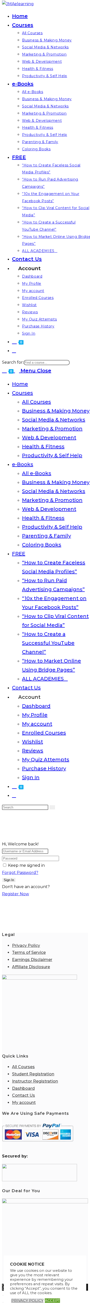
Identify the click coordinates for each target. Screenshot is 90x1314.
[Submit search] (52, 807)
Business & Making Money (56, 411)
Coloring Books (41, 545)
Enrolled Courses (44, 733)
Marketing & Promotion (52, 429)
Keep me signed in (26, 865)
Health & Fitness (43, 446)
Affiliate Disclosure (31, 966)
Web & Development (49, 438)
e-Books (22, 464)
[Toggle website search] (14, 350)
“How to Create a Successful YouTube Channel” (48, 643)
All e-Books (36, 473)
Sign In (31, 777)
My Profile (35, 715)
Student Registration (33, 1074)
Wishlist (32, 742)
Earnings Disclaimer (32, 959)
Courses (22, 393)
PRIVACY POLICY (27, 1300)
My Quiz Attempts (45, 760)
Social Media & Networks (53, 420)
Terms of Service (29, 952)
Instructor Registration (35, 1081)
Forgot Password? (20, 872)
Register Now (15, 894)
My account (37, 724)
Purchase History (44, 768)
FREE (18, 554)
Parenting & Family (46, 536)
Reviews (32, 751)
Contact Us (26, 688)
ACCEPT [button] (52, 1300)
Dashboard (36, 706)
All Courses (36, 402)
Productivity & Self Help (52, 455)
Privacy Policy (26, 945)
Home (20, 384)
